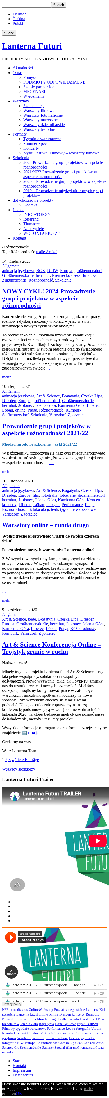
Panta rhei (9, 1019)
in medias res (18, 1010)
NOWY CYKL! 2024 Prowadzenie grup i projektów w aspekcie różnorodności (48, 298)
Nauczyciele (33, 228)
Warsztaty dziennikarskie (44, 124)
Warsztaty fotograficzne (43, 115)
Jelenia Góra (45, 405)
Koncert (93, 500)
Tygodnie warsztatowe (42, 139)
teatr (54, 509)
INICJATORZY (37, 214)
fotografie (68, 495)
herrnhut (43, 275)
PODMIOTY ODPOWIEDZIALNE (54, 82)
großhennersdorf (88, 270)
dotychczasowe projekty (33, 200)
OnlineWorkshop (41, 1010)
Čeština (19, 19)
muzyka (53, 504)
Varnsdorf (57, 415)
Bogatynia (70, 396)
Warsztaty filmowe (38, 110)
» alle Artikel (46, 251)
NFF (5, 1010)
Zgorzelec (76, 415)
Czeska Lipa (91, 396)
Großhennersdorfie (18, 275)
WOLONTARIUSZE (41, 233)
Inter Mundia (39, 1019)
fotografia (49, 495)
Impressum (22, 1070)
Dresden (9, 400)
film (36, 495)
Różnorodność (41, 280)
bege (32, 619)
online (20, 410)
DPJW (52, 270)
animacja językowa (18, 270)
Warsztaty (21, 101)
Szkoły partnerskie (38, 87)
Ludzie (18, 209)
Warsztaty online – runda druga (45, 525)
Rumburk (73, 410)
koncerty (9, 504)
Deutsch (19, 14)
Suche (9, 33)
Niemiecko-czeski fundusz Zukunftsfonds (32, 1033)
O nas (17, 72)
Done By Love (65, 1024)
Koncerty (31, 148)
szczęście (8, 1014)
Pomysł (29, 77)
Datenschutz (23, 1075)
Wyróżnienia (33, 96)
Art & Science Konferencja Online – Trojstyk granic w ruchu (51, 648)
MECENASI (34, 91)
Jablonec (25, 405)
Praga (32, 410)
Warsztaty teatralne (39, 129)
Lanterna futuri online (32, 1014)
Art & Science (48, 396)
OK (19, 1093)
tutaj (32, 733)
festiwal (23, 1019)
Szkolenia (21, 157)
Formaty (20, 134)
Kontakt (30, 205)
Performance (72, 504)
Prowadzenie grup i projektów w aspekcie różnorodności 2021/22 (46, 429)
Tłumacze (31, 224)
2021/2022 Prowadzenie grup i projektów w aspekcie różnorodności (60, 174)
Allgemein (11, 266)
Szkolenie (63, 280)
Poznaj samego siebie (69, 1010)
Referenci (31, 219)
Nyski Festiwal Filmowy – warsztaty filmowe (61, 153)
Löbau (7, 410)
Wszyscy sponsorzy (18, 769)
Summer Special (37, 143)
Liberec (93, 405)
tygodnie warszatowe (78, 509)
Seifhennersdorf (15, 415)
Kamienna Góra (71, 405)
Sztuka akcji (33, 105)
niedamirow (10, 1024)
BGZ (40, 270)
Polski (18, 23)
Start (16, 1061)
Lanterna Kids (96, 1010)
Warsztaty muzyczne (40, 120)
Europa (66, 270)
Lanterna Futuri (32, 46)
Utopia (96, 1029)
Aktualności (23, 68)
